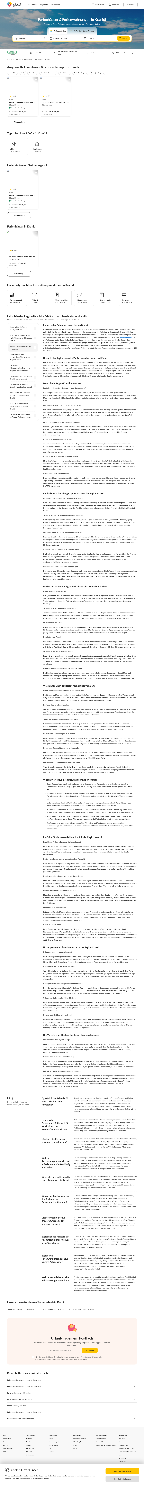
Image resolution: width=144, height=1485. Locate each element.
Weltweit (29, 1452)
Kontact (75, 1448)
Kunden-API (99, 1442)
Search (52, 1438)
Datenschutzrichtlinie (40, 1478)
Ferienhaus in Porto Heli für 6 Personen (57, 102)
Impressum (122, 1461)
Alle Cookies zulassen (122, 1471)
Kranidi (47, 59)
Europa (18, 59)
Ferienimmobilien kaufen (126, 1448)
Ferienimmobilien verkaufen (127, 1452)
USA (4, 1452)
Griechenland (28, 59)
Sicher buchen (54, 1445)
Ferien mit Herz (123, 1445)
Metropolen (30, 1455)
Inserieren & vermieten (79, 1438)
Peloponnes (39, 59)
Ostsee (28, 1445)
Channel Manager (101, 1438)
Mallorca (29, 1438)
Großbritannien (8, 1448)
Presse (121, 1442)
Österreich (6, 1442)
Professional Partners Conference (106, 1445)
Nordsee (29, 1442)
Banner (75, 1445)
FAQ (51, 1448)
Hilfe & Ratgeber (77, 1442)
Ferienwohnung (125, 337)
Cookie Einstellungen (122, 1479)
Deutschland (7, 1438)
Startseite (10, 59)
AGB (120, 1455)
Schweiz (5, 1445)
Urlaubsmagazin (55, 1442)
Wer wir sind (122, 1438)
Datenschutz (122, 1458)
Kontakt (52, 1452)
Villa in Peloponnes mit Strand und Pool (24, 102)
